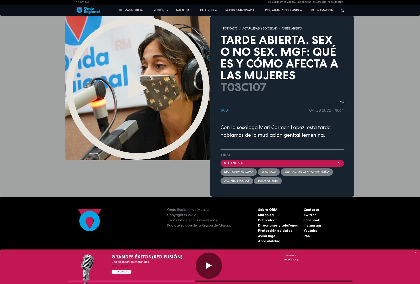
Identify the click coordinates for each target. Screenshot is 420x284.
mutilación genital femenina (306, 172)
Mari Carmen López (238, 172)
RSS (307, 236)
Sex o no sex (233, 163)
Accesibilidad (269, 241)
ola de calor (304, 2)
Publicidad (266, 220)
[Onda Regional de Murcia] (88, 10)
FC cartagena (335, 2)
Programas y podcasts (281, 10)
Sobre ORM (267, 209)
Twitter (310, 215)
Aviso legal (267, 236)
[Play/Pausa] (209, 266)
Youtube (310, 230)
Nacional (183, 10)
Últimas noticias (131, 10)
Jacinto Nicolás (236, 181)
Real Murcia (319, 2)
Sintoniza (266, 215)
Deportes (207, 10)
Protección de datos (275, 230)
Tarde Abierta (268, 181)
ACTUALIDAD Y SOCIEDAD (259, 28)
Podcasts (230, 28)
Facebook (312, 220)
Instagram (312, 225)
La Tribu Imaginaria (240, 10)
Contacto (311, 209)
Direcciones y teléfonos (278, 225)
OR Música (290, 259)
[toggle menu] (167, 10)
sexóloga (268, 172)
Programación (321, 10)
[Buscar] (341, 10)
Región (159, 10)
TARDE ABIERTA (292, 28)
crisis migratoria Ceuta (282, 2)
